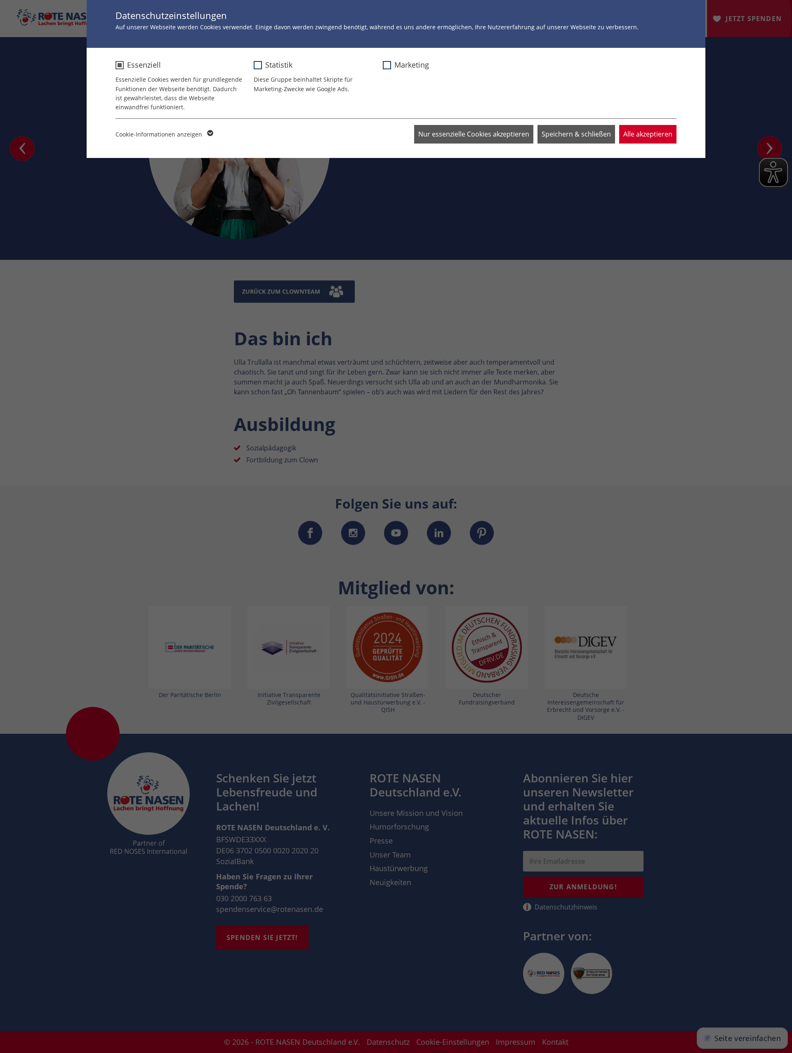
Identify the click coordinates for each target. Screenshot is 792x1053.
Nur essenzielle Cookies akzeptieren (473, 134)
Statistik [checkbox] (278, 65)
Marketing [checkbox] (411, 65)
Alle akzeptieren (647, 134)
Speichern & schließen (576, 134)
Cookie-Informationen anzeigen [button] (160, 134)
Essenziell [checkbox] (144, 65)
